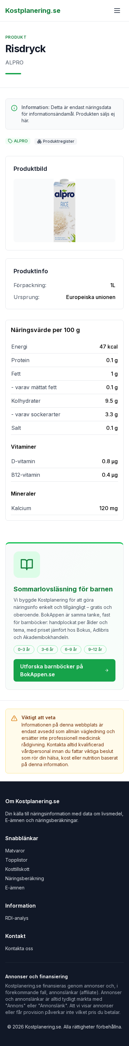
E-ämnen (14, 887)
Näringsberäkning (24, 878)
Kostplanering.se (33, 11)
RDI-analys (16, 918)
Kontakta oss (19, 948)
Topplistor (16, 860)
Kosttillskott (17, 869)
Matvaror (15, 850)
